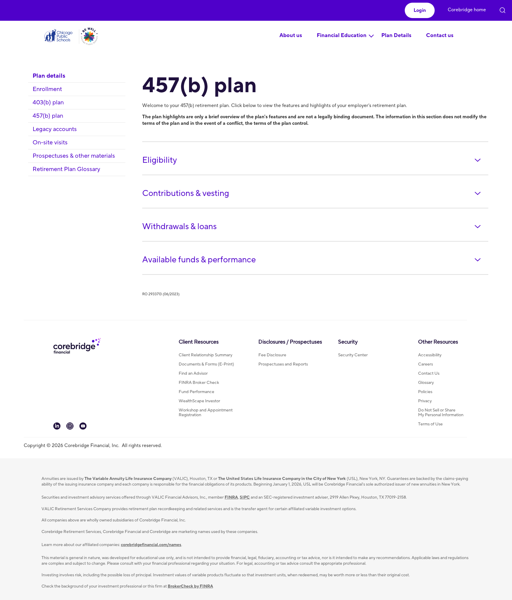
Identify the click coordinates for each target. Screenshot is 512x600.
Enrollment (47, 89)
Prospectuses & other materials (74, 156)
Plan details (49, 76)
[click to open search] (502, 9)
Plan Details (396, 35)
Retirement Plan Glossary (66, 169)
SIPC (245, 497)
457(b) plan (48, 116)
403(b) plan (48, 102)
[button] (420, 10)
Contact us (439, 35)
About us (290, 35)
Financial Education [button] (342, 35)
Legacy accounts (55, 129)
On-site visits (50, 142)
